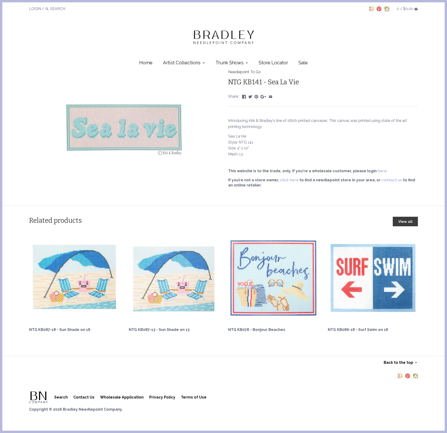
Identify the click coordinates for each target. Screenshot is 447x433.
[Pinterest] (379, 8)
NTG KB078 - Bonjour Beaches (256, 329)
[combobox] (63, 9)
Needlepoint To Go (244, 72)
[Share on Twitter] (250, 96)
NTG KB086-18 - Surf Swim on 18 (358, 329)
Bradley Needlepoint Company (92, 409)
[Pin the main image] (256, 96)
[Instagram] (387, 8)
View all (405, 222)
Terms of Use (194, 397)
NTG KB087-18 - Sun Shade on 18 (59, 329)
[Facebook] (371, 8)
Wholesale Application (122, 397)
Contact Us (84, 397)
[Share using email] (270, 96)
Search (61, 397)
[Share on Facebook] (244, 96)
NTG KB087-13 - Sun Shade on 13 (159, 329)
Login (35, 9)
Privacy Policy (162, 397)
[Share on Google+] (263, 96)
